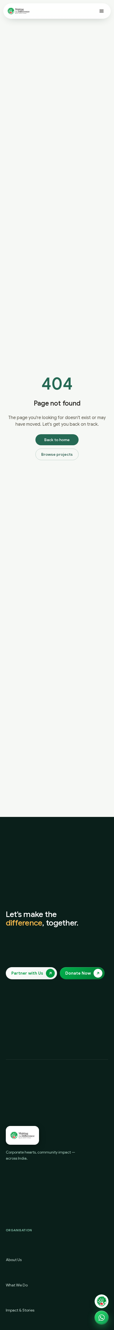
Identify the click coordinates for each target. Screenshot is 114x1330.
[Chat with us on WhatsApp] (101, 1317)
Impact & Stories (20, 1310)
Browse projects (57, 454)
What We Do (17, 1285)
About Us (14, 1259)
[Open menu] (101, 11)
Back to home (57, 439)
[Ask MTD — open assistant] (101, 1301)
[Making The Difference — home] (18, 11)
